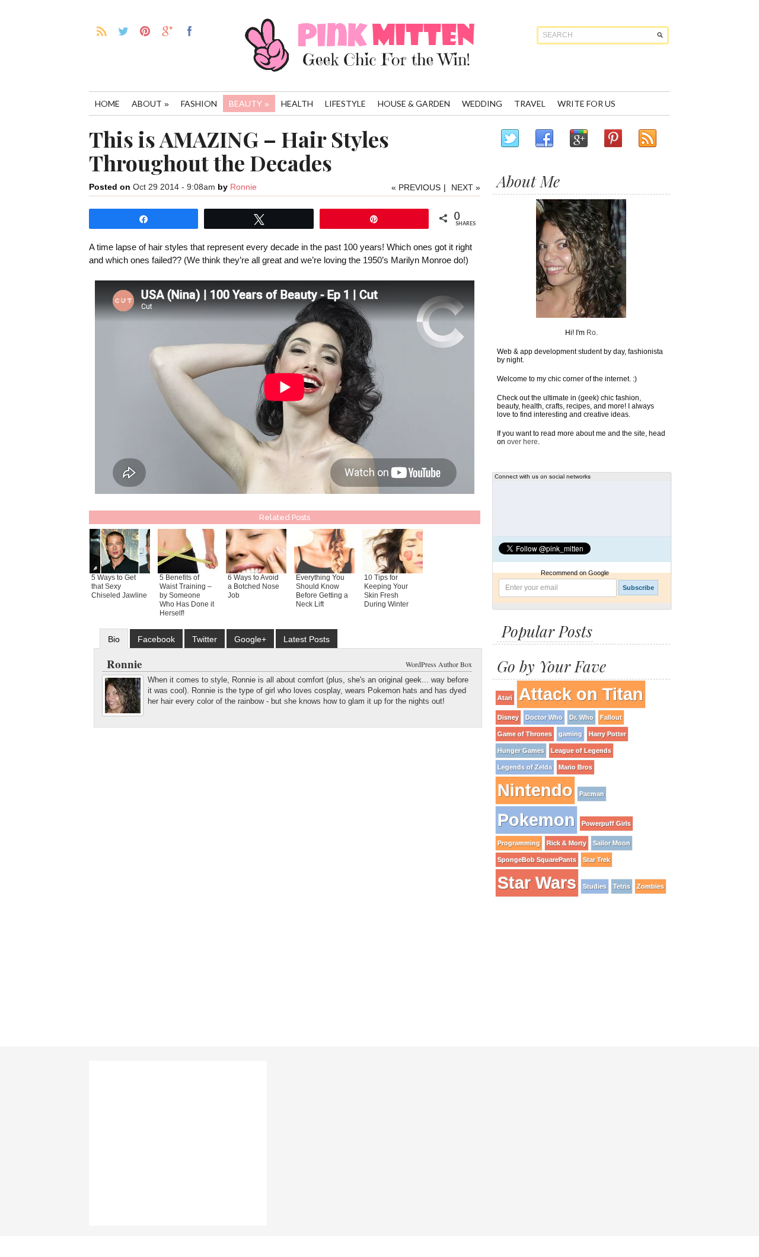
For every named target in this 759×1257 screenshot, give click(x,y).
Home (107, 103)
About (150, 103)
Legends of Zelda (525, 767)
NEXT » (465, 187)
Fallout (611, 717)
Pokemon (536, 820)
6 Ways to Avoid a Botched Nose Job (253, 586)
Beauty (249, 103)
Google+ (250, 639)
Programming (519, 843)
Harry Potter (607, 734)
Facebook (156, 639)
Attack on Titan (581, 694)
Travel (530, 103)
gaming (570, 734)
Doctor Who (544, 717)
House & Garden (414, 103)
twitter (123, 31)
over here (522, 442)
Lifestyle (345, 103)
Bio (114, 639)
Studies (595, 886)
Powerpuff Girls (606, 823)
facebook (189, 31)
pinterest (145, 31)
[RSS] (646, 138)
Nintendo (535, 790)
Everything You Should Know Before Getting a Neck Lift (322, 590)
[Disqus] (284, 881)
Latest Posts (306, 639)
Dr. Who (581, 717)
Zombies (650, 886)
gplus (167, 31)
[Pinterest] (612, 138)
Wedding (482, 103)
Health (297, 103)
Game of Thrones (525, 734)
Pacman (591, 793)
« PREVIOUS (416, 187)
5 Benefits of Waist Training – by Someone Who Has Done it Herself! (187, 595)
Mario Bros (575, 767)
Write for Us (586, 103)
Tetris (621, 886)
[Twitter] (509, 138)
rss (101, 31)
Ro (591, 332)
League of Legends (581, 750)
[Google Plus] (578, 138)
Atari (505, 697)
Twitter (204, 639)
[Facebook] (543, 138)
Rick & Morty (566, 843)
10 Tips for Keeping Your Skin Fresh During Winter (386, 590)
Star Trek (596, 859)
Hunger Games (521, 750)
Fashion (199, 103)
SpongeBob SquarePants (537, 859)
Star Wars (537, 882)
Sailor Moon (611, 843)
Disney (508, 717)
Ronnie (243, 187)
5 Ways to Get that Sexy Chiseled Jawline (119, 586)
